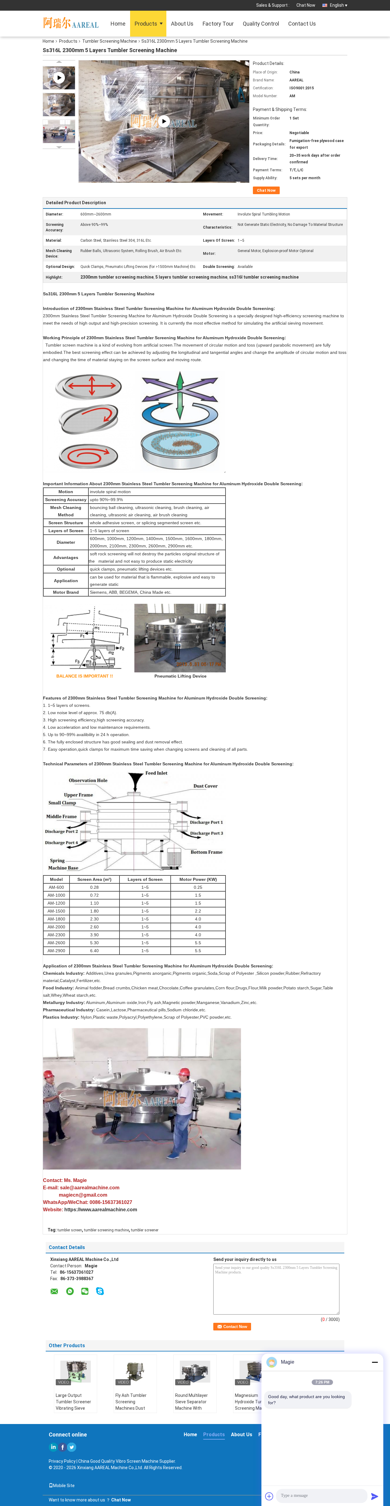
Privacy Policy (62, 1461)
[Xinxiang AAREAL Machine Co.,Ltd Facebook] (62, 1447)
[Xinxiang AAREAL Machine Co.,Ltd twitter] (71, 1447)
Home (118, 23)
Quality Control (261, 23)
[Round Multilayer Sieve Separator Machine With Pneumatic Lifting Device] (195, 1371)
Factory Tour (218, 23)
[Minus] (374, 1362)
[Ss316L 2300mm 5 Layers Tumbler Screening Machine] (59, 104)
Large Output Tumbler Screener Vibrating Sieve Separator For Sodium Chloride (73, 1408)
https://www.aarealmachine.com (100, 1209)
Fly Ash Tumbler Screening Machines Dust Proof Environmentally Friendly (131, 1411)
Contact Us (302, 23)
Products (146, 23)
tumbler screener (144, 1230)
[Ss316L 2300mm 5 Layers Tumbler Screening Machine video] (164, 120)
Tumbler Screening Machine (109, 41)
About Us (182, 23)
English (337, 5)
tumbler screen (70, 1230)
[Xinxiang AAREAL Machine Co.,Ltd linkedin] (53, 1447)
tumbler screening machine (106, 1230)
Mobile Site (64, 1485)
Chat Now (305, 5)
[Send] (375, 1496)
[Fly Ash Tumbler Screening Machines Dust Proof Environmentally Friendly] (135, 1371)
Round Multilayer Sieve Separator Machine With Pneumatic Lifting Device (192, 1408)
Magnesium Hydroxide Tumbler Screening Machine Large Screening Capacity (253, 1408)
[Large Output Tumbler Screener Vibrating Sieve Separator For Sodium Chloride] (75, 1371)
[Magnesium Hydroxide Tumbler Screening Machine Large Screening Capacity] (254, 1371)
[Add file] (269, 1496)
